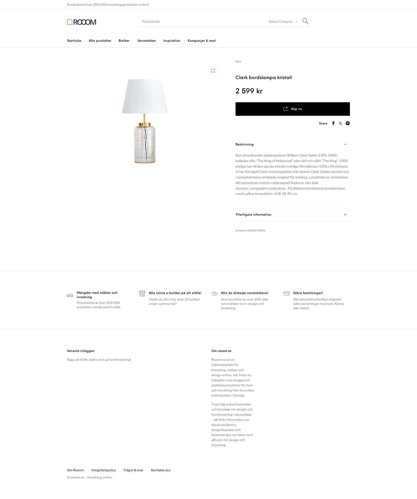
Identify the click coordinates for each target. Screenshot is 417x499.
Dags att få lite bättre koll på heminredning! (99, 360)
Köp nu (296, 109)
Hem (238, 61)
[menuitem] (74, 41)
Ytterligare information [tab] (253, 214)
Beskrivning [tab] (245, 144)
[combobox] (282, 21)
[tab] (293, 173)
